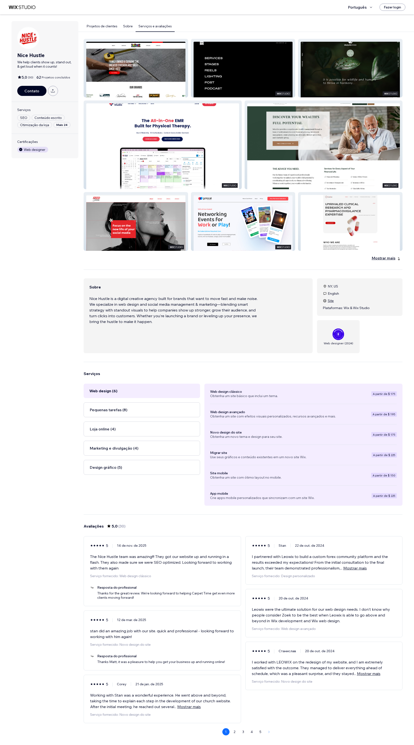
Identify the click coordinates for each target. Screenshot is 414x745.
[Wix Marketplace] (22, 7)
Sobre (128, 26)
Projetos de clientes (101, 26)
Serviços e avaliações (155, 26)
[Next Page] (269, 731)
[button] (136, 68)
